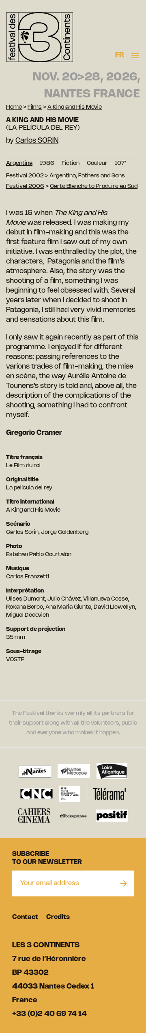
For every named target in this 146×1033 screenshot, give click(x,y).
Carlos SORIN (36, 140)
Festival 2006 (25, 186)
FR (120, 55)
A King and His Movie (74, 107)
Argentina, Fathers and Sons (87, 176)
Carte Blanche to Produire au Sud (93, 186)
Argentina (19, 163)
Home (14, 107)
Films (35, 107)
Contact (25, 917)
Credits (58, 917)
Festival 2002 (25, 176)
